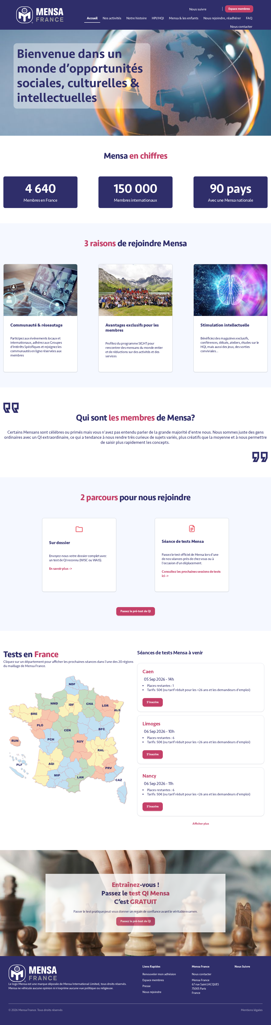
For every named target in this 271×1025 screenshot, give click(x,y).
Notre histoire (136, 18)
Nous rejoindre (151, 992)
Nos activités (112, 18)
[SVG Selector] (68, 740)
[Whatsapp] (220, 8)
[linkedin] (211, 8)
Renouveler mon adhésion (159, 974)
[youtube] (217, 8)
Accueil (92, 18)
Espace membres (239, 9)
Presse (146, 986)
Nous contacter (241, 27)
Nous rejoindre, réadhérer (222, 18)
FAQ (249, 18)
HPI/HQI (158, 18)
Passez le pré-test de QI (135, 611)
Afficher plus (200, 823)
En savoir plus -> (60, 569)
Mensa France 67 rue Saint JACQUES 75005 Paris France (205, 986)
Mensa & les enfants (183, 18)
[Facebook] (214, 8)
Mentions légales (252, 1010)
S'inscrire (153, 702)
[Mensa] (39, 14)
